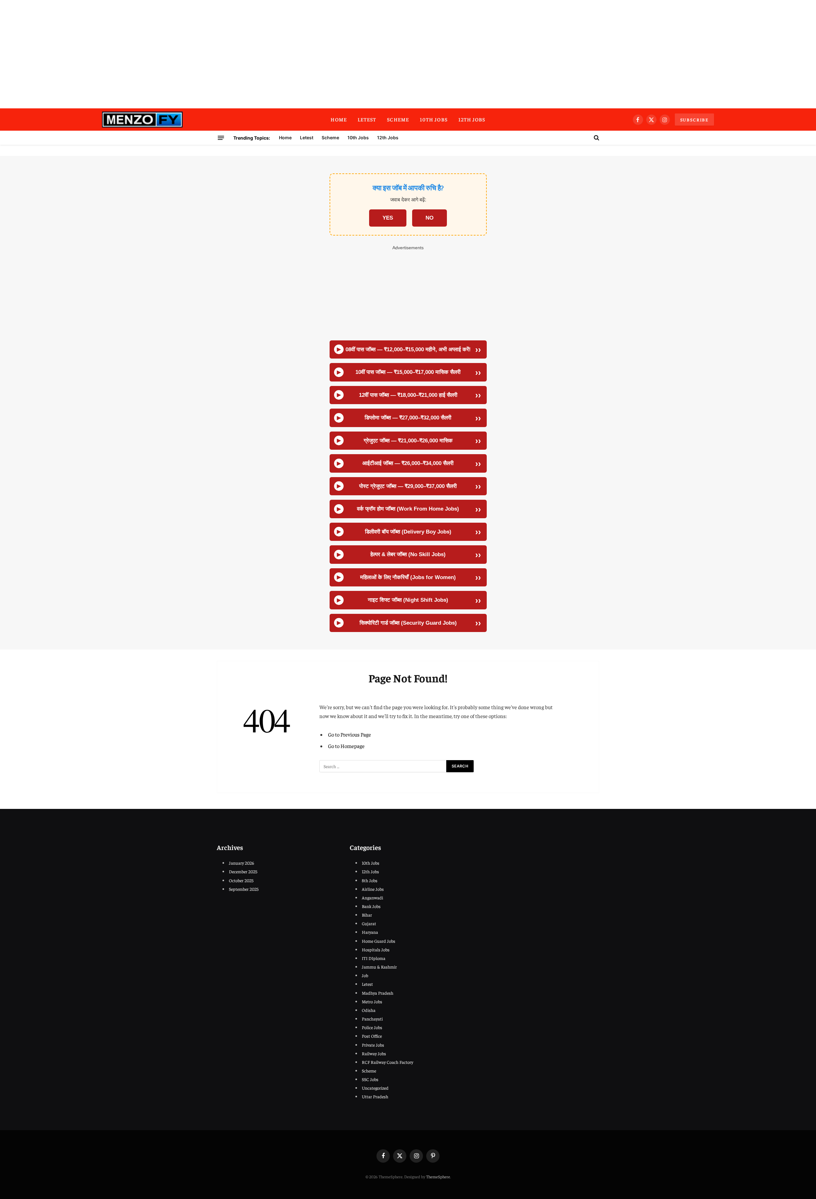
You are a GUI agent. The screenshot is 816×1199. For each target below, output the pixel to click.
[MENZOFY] (142, 119)
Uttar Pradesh (375, 1096)
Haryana (370, 932)
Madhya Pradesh (377, 993)
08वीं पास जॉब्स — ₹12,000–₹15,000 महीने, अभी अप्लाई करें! (408, 349)
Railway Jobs (374, 1053)
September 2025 (244, 889)
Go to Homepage (346, 746)
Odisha (368, 1010)
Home (338, 119)
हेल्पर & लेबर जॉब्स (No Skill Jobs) (408, 554)
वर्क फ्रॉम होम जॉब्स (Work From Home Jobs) (408, 509)
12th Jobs (471, 119)
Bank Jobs (371, 906)
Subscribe (694, 119)
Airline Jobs (373, 889)
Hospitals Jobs (376, 949)
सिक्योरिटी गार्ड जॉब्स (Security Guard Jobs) (408, 623)
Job (365, 975)
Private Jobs (373, 1045)
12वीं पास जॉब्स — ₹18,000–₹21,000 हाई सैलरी (408, 395)
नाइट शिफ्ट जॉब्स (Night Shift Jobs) (408, 600)
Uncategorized (375, 1088)
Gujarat (369, 923)
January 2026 (241, 863)
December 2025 (243, 871)
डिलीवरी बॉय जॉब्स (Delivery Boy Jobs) (408, 532)
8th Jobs (369, 880)
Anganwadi (372, 897)
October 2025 (241, 880)
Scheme (398, 119)
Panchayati (372, 1018)
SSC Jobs (370, 1079)
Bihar (367, 915)
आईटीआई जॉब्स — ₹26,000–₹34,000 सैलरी (408, 463)
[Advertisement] (408, 54)
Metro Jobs (372, 1001)
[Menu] (221, 138)
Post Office (372, 1036)
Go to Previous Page (349, 734)
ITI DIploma (373, 958)
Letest (367, 119)
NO (429, 218)
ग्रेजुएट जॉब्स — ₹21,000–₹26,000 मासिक (408, 441)
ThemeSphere (438, 1176)
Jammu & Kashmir (379, 967)
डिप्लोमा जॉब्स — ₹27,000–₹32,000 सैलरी (408, 418)
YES (387, 218)
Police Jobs (372, 1027)
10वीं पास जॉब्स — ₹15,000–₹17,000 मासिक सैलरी (408, 372)
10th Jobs (434, 119)
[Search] (596, 137)
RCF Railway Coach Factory (387, 1062)
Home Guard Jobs (378, 941)
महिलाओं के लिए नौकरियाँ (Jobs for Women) (408, 577)
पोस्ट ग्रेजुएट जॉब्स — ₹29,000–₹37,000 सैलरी (408, 486)
